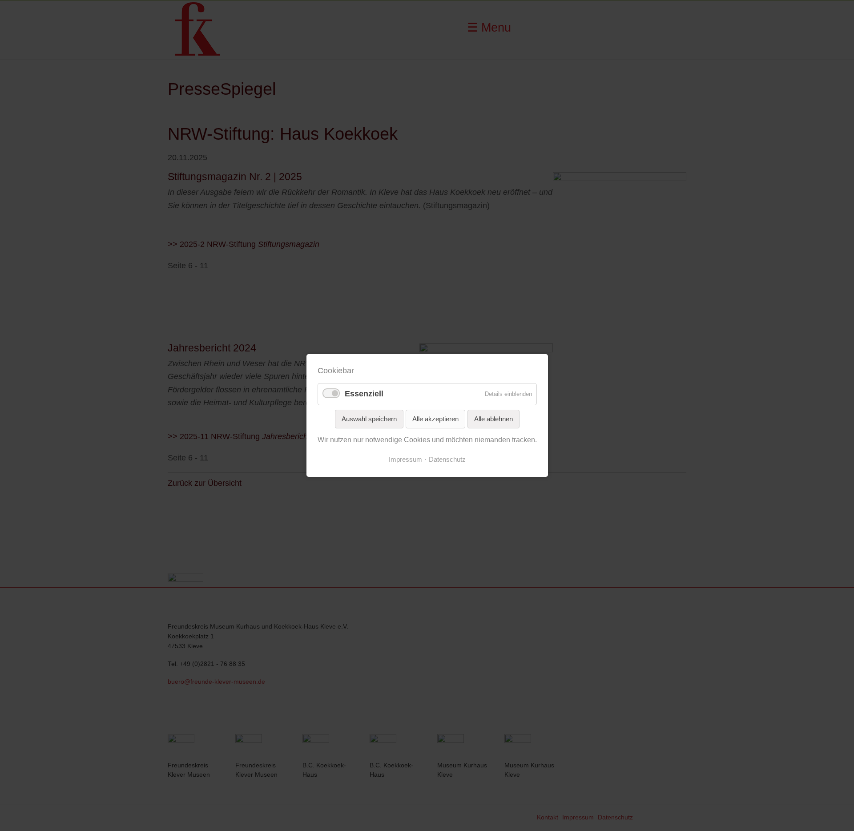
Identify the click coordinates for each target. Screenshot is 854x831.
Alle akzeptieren (435, 419)
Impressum (405, 459)
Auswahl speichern (369, 419)
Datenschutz (447, 459)
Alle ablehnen (493, 419)
